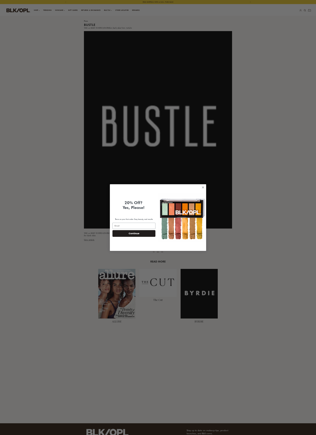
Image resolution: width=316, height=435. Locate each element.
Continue (134, 233)
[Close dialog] (203, 187)
